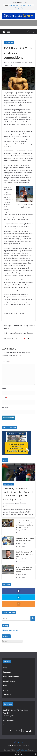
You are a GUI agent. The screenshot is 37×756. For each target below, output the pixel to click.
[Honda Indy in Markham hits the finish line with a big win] (8, 572)
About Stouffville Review (14, 745)
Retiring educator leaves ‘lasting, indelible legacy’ (19, 326)
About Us (6, 685)
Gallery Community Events (10, 630)
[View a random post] (33, 31)
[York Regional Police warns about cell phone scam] (8, 542)
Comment (6, 361)
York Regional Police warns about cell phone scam (25, 539)
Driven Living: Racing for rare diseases (18, 333)
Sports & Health (8, 42)
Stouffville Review (21, 503)
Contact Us (7, 695)
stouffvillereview (19, 62)
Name (4, 388)
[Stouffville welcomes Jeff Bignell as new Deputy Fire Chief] (8, 557)
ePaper (5, 690)
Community (7, 672)
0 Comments (8, 65)
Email (4, 398)
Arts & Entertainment (11, 677)
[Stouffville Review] (4, 31)
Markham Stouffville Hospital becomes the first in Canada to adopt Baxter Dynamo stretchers (24, 524)
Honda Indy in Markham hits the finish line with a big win (24, 570)
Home (5, 667)
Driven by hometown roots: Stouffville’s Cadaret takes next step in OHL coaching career (18, 494)
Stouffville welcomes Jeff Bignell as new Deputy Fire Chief (20, 6)
